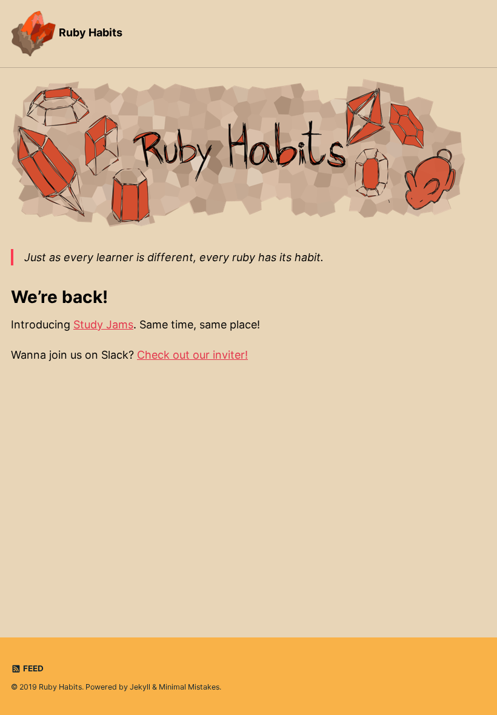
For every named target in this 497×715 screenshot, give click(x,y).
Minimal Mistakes (189, 686)
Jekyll (140, 686)
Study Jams (103, 324)
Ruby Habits (89, 32)
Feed (32, 668)
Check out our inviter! (192, 354)
